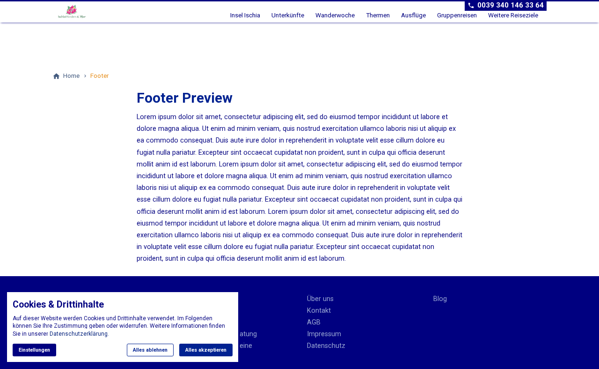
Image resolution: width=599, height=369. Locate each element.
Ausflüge (413, 15)
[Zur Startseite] (86, 11)
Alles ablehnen (150, 350)
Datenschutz (326, 346)
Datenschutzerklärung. (79, 334)
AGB (314, 322)
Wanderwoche (335, 15)
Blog (440, 299)
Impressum (324, 334)
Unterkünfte (287, 15)
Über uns (320, 299)
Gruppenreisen (457, 15)
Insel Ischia (245, 15)
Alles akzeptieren (205, 350)
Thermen (378, 15)
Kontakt (319, 311)
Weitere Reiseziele (513, 15)
